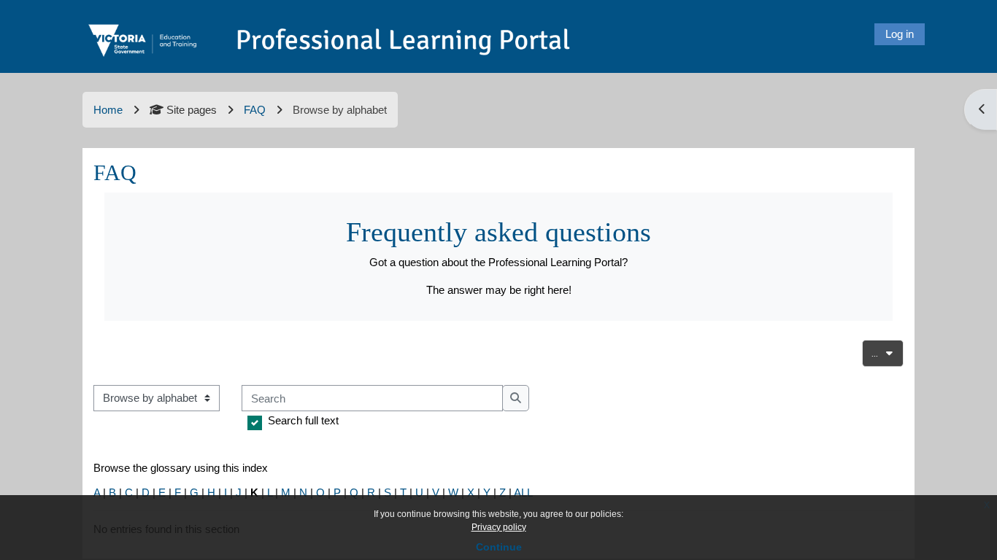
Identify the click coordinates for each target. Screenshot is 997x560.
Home (108, 110)
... (887, 352)
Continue (499, 547)
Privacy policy (498, 527)
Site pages (191, 110)
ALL (523, 492)
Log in (899, 34)
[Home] (331, 32)
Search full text (303, 420)
